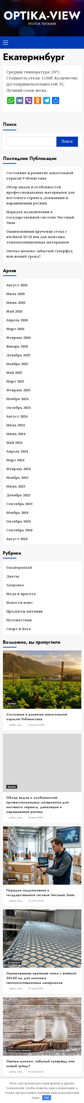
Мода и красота (21, 593)
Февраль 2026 (18, 337)
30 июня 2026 (36, 1071)
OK (47, 1098)
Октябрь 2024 (18, 407)
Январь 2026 (17, 346)
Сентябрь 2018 (19, 530)
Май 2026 (14, 311)
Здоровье (15, 585)
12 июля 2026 (36, 900)
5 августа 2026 (36, 725)
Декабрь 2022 (18, 495)
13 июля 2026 (35, 817)
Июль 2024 (15, 425)
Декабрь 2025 (18, 355)
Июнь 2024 (15, 433)
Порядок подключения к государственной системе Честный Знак (40, 217)
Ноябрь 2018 (17, 512)
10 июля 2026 (35, 988)
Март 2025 (15, 381)
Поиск (10, 124)
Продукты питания (24, 611)
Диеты (12, 576)
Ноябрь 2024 (17, 398)
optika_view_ (16, 725)
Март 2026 (15, 328)
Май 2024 (14, 442)
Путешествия (19, 620)
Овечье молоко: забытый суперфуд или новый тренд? (39, 253)
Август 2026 (16, 285)
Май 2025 (14, 372)
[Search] (76, 42)
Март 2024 (15, 460)
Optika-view (42, 15)
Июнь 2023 (15, 486)
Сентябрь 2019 (19, 503)
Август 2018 (16, 538)
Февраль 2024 (18, 468)
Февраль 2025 (18, 390)
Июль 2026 (15, 293)
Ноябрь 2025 (17, 363)
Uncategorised (19, 567)
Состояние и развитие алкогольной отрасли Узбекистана (39, 175)
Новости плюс (19, 602)
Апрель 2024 (17, 451)
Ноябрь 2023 (17, 477)
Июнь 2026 (15, 302)
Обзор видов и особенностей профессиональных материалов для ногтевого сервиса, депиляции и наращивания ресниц (40, 195)
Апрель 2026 (17, 320)
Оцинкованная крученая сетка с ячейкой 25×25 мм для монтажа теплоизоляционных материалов (37, 236)
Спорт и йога (18, 628)
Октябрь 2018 (18, 521)
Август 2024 (16, 416)
